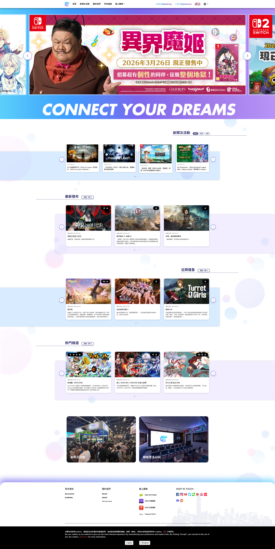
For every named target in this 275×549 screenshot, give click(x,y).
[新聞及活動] (101, 439)
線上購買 (119, 4)
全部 (195, 133)
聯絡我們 (104, 497)
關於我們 (97, 4)
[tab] (134, 176)
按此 (165, 532)
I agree (129, 543)
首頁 (74, 4)
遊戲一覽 (87, 197)
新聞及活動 (84, 4)
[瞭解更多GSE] (173, 439)
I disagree (145, 543)
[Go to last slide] (61, 159)
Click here (83, 537)
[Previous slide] (27, 55)
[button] (206, 4)
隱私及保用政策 (69, 494)
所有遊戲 (108, 4)
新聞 (201, 133)
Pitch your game (107, 501)
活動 (207, 133)
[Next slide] (247, 55)
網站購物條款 (69, 497)
